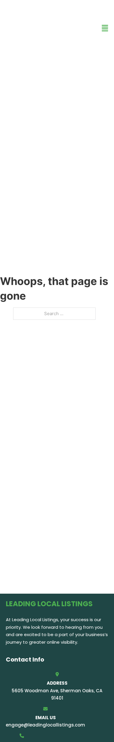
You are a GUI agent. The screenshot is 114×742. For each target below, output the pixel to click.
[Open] (105, 28)
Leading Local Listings (26, 28)
